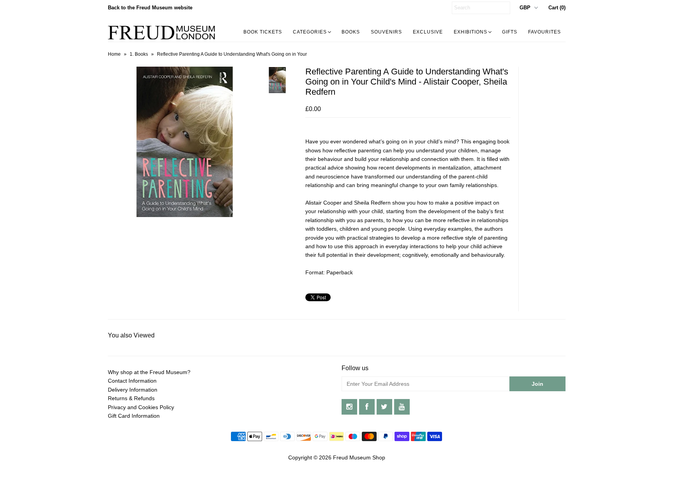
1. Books (139, 54)
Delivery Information (132, 390)
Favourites (544, 32)
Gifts (509, 32)
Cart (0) (557, 8)
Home (114, 54)
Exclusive (428, 32)
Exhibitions (470, 32)
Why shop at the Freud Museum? (149, 372)
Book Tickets (262, 32)
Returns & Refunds (131, 398)
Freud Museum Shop (359, 457)
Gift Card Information (134, 416)
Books (351, 32)
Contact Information (132, 381)
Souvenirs (386, 32)
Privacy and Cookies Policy (141, 407)
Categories (310, 32)
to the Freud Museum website (150, 8)
